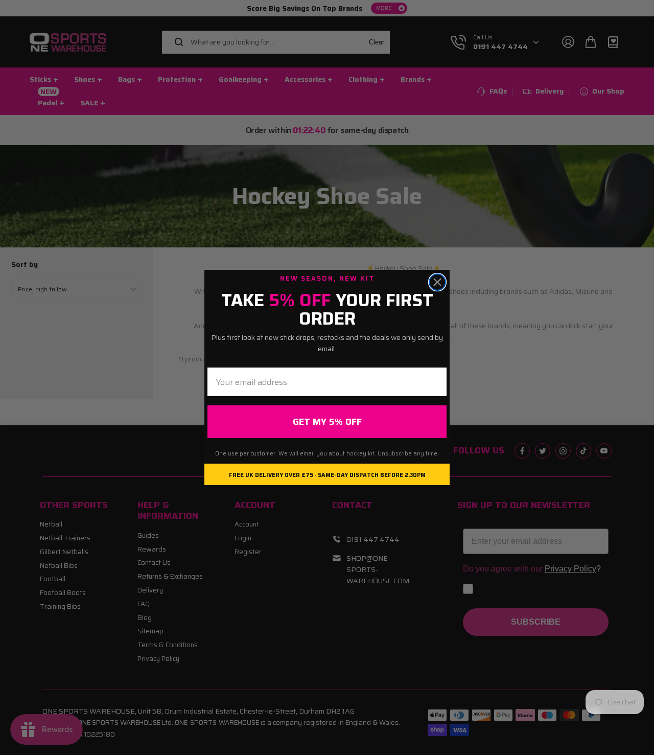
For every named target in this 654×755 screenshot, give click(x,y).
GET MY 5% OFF (327, 422)
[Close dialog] (437, 282)
